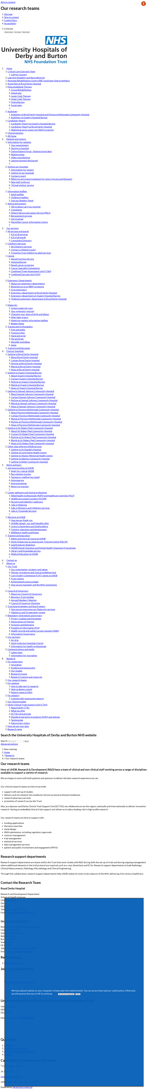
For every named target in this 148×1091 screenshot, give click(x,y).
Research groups (19, 674)
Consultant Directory (21, 240)
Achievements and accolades (24, 581)
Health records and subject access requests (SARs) (35, 631)
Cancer (11, 256)
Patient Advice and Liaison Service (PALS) (30, 213)
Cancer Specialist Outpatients (25, 268)
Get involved (17, 219)
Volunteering (17, 480)
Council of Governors (18, 591)
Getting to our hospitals (22, 173)
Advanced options (9, 744)
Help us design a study (21, 689)
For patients (13, 683)
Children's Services (17, 243)
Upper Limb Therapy (21, 99)
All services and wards (18, 231)
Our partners (14, 637)
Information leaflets (17, 191)
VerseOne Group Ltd (22, 1087)
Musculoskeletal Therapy (20, 86)
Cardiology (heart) (16, 120)
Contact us (11, 560)
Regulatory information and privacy (25, 615)
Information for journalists (24, 655)
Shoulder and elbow (20, 342)
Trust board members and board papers (26, 606)
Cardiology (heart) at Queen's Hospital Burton (33, 123)
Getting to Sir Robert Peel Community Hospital (30, 428)
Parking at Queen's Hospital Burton (28, 382)
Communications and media (21, 649)
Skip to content (8, 2)
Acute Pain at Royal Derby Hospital (24, 83)
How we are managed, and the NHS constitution (34, 584)
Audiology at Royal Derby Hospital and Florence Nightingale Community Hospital (50, 114)
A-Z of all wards (18, 237)
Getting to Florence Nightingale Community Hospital (33, 409)
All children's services (21, 246)
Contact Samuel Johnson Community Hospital (33, 397)
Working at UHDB (16, 517)
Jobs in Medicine (19, 505)
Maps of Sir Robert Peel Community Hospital (32, 443)
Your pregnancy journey (22, 311)
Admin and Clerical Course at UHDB (28, 538)
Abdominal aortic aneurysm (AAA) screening (32, 130)
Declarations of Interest (22, 621)
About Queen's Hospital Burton (26, 375)
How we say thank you (22, 520)
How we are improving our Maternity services (33, 609)
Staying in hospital (20, 148)
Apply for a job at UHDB (22, 471)
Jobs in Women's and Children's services (30, 508)
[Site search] (16, 741)
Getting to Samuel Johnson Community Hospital (31, 391)
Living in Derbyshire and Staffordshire (29, 526)
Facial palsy (16, 105)
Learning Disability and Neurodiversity (26, 77)
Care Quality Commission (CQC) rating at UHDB (34, 575)
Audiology (12, 111)
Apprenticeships (19, 483)
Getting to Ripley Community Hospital (29, 462)
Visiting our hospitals (18, 166)
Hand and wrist (18, 335)
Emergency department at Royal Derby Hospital (34, 292)
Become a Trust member (22, 597)
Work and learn (13, 465)
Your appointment (20, 145)
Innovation (16, 664)
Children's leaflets (19, 197)
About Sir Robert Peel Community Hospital (31, 431)
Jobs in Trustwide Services (23, 511)
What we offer (18, 710)
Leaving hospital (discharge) (24, 160)
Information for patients (19, 142)
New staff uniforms (20, 182)
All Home (12, 136)
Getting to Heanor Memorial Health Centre (32, 455)
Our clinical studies (17, 701)
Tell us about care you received (25, 206)
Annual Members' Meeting (24, 600)
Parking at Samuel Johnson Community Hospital (34, 400)
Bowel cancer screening (22, 265)
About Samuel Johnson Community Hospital (32, 394)
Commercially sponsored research (27, 698)
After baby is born (19, 317)
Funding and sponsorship (23, 668)
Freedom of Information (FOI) (25, 628)
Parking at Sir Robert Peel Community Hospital (33, 437)
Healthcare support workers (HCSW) (29, 498)
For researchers (15, 661)
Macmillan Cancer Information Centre (29, 222)
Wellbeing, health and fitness (25, 532)
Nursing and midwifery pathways (27, 501)
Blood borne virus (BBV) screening (27, 286)
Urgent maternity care (22, 308)
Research (10, 658)
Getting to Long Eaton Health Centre (29, 452)
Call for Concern (19, 74)
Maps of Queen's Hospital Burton (27, 388)
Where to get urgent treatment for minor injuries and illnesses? (41, 179)
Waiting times (17, 154)
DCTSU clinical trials (21, 714)
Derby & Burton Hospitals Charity (27, 643)
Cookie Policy (10, 20)
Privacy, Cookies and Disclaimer (26, 618)
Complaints (16, 209)
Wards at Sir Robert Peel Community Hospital (33, 440)
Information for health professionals (28, 646)
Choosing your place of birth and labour (30, 314)
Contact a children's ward (23, 249)
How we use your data (18, 726)
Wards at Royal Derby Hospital (26, 366)
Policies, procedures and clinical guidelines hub (33, 572)
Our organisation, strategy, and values (29, 569)
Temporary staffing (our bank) (25, 477)
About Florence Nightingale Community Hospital (34, 412)
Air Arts (15, 640)
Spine (13, 345)
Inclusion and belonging (22, 624)
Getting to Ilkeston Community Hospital (30, 458)
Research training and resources (26, 677)
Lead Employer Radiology (23, 545)
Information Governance (23, 634)
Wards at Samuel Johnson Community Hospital (33, 403)
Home (9, 68)
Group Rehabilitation (21, 90)
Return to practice (20, 486)
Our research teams (17, 680)
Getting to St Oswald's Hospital (26, 449)
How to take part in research (24, 686)
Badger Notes (17, 323)
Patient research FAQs (21, 692)
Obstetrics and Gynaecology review (28, 612)
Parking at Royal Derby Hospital (26, 363)
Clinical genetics (15, 133)
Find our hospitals (15, 351)
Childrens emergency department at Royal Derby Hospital (39, 299)
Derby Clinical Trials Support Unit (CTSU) (27, 704)
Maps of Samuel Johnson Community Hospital (33, 406)
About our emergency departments (28, 283)
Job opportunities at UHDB (21, 468)
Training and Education (19, 348)
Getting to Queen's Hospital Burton (25, 372)
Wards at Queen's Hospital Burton (27, 385)
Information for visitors (22, 170)
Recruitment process (21, 474)
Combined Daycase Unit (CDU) (25, 274)
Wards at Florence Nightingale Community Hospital (36, 418)
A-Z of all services (19, 234)
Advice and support (17, 203)
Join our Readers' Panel (22, 200)
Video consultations (20, 157)
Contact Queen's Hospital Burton (27, 379)
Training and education (19, 535)
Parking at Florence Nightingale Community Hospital (36, 422)
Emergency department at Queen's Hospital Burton (35, 295)
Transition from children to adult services (31, 253)
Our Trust (12, 566)
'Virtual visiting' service (22, 185)
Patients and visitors (16, 139)
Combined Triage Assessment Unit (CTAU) (31, 271)
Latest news (16, 652)
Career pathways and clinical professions (27, 492)
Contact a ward (18, 176)
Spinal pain (16, 93)
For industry (13, 695)
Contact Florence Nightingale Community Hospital (35, 415)
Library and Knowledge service (26, 551)
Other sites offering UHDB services (25, 446)
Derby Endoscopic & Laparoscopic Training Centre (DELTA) (39, 541)
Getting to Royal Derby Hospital (23, 354)
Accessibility (10, 23)
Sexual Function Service (22, 259)
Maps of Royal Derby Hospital (25, 369)
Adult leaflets (17, 194)
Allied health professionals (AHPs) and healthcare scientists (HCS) (42, 495)
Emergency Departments (20, 280)
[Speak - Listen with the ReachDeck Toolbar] (143, 3)
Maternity (12, 305)
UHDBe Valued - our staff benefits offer (30, 523)
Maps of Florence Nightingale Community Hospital (35, 425)
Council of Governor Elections (25, 603)
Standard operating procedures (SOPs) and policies (35, 717)
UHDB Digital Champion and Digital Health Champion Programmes (43, 548)
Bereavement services (21, 216)
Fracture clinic (18, 332)
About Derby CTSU (20, 707)
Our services (12, 228)
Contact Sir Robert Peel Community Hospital (32, 434)
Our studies (16, 671)
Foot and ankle (18, 329)
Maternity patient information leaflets (29, 320)
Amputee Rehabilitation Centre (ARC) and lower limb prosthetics (39, 80)
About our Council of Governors (26, 594)
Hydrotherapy (18, 102)
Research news (15, 729)
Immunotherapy (19, 262)
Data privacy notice (20, 723)
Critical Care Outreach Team (21, 71)
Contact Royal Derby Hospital (25, 360)
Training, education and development (29, 529)
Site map (8, 14)
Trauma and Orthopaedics (20, 326)
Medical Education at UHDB (24, 554)
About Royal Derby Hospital (24, 357)
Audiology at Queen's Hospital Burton (29, 117)
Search (4, 741)
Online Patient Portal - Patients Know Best (31, 151)
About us (10, 563)
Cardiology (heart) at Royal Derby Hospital (31, 126)
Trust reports (17, 578)
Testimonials (17, 720)
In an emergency (19, 289)
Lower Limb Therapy (21, 96)
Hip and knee (17, 339)
